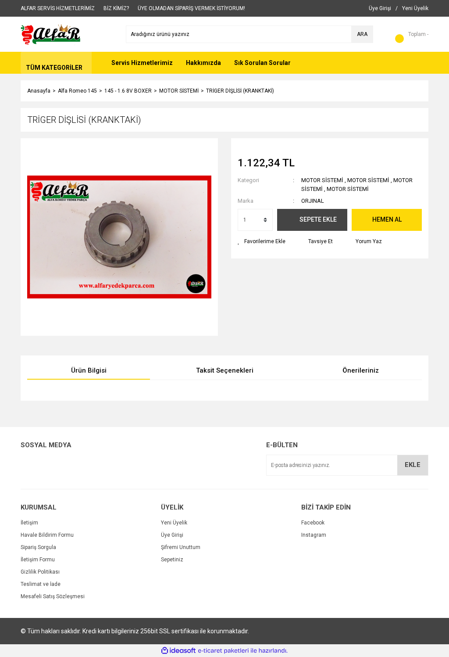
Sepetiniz (172, 559)
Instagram (313, 535)
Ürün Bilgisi (89, 370)
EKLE (412, 465)
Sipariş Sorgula (38, 547)
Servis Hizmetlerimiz (142, 62)
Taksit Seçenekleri (224, 370)
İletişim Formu (38, 559)
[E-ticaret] (223, 651)
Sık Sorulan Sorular (262, 62)
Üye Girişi (172, 535)
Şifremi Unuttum (180, 547)
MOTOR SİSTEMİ (322, 180)
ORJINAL (312, 200)
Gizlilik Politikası (40, 572)
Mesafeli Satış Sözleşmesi (53, 596)
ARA (362, 34)
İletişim (29, 523)
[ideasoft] (178, 650)
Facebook (312, 523)
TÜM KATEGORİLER (54, 67)
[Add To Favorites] (261, 241)
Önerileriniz (360, 370)
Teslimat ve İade (41, 584)
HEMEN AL (387, 219)
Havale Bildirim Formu (47, 535)
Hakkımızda (203, 62)
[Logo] (51, 34)
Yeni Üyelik (174, 523)
